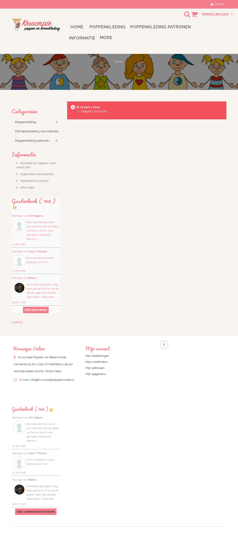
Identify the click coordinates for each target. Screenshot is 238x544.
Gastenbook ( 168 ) (34, 200)
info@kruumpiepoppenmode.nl (52, 379)
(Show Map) (53, 371)
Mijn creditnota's (97, 362)
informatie (26, 187)
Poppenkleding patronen (32, 140)
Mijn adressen (95, 368)
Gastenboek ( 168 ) (30, 409)
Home (118, 61)
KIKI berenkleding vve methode (36, 131)
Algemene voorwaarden (36, 174)
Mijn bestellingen (97, 356)
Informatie (24, 154)
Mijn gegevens (96, 374)
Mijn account (98, 348)
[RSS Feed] (15, 206)
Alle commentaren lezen (36, 511)
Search (182, 17)
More (106, 37)
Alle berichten (36, 310)
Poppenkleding (25, 122)
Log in (219, 4)
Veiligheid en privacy (34, 180)
